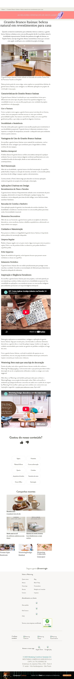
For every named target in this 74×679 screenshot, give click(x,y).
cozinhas (4, 199)
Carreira (24, 593)
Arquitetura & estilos (18, 476)
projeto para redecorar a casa (24, 387)
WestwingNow (14, 368)
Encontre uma (4, 555)
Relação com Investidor (39, 589)
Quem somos (25, 579)
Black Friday (37, 583)
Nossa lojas (24, 586)
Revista (24, 589)
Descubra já (22, 555)
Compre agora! (41, 557)
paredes (4, 195)
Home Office (18, 482)
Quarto (19, 470)
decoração (16, 104)
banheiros (10, 199)
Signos (18, 458)
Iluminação (33, 482)
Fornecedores (37, 586)
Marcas (23, 583)
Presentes (33, 458)
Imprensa (36, 593)
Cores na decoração (33, 464)
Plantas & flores (18, 464)
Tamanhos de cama (33, 476)
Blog (35, 579)
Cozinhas (33, 470)
